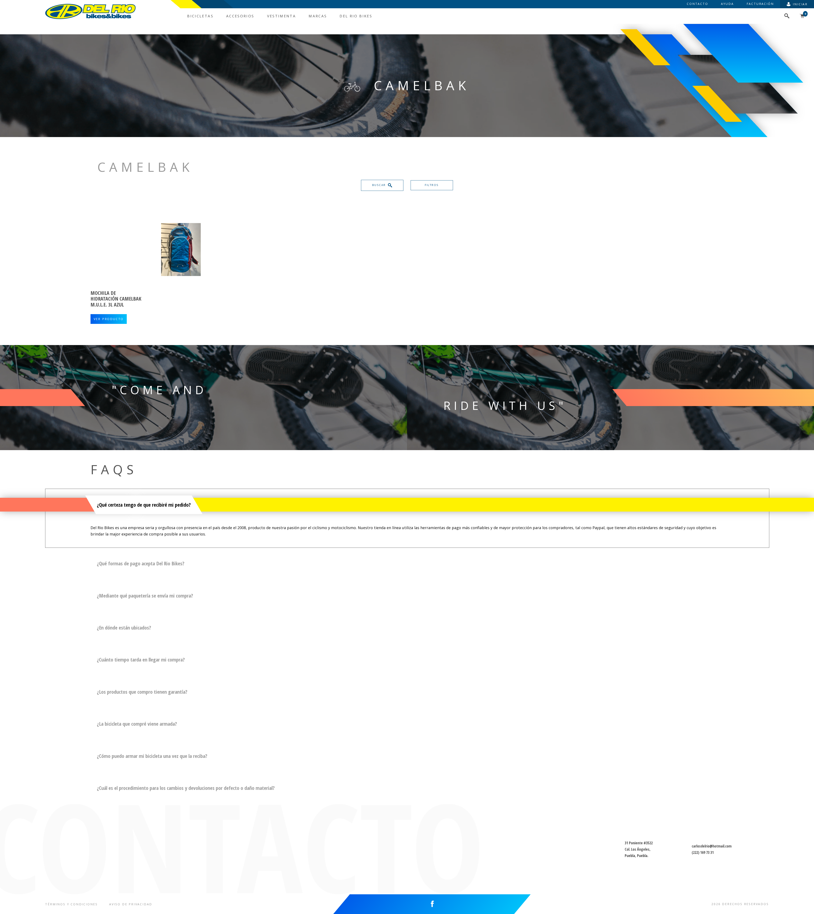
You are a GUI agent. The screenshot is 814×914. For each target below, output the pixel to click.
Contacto (697, 4)
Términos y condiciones (71, 904)
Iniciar (800, 4)
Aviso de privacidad (130, 904)
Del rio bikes (356, 16)
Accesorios (240, 16)
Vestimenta (281, 16)
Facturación (760, 4)
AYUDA (727, 4)
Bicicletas (200, 16)
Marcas (318, 16)
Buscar (379, 185)
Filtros (432, 185)
